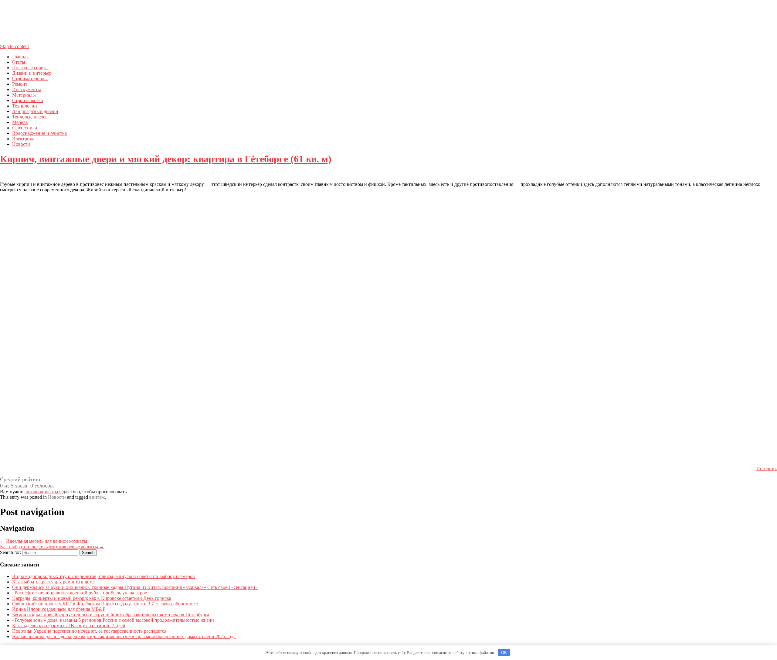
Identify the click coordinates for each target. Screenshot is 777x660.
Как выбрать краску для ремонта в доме (53, 581)
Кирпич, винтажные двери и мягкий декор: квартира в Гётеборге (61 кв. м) (165, 158)
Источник (766, 468)
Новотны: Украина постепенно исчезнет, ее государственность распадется (89, 631)
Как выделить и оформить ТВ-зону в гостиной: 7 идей (68, 625)
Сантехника (24, 127)
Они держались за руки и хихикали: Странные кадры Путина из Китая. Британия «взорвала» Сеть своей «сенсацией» (135, 587)
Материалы (24, 94)
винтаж (97, 497)
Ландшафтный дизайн (35, 111)
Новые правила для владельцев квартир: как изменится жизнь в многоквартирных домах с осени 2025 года (124, 636)
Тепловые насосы (30, 116)
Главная (20, 56)
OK (504, 652)
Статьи (19, 62)
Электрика (23, 138)
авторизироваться (43, 491)
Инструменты (26, 89)
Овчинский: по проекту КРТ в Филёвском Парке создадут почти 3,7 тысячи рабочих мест (105, 603)
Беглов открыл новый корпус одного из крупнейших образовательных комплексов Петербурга (110, 614)
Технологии (24, 105)
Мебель (20, 122)
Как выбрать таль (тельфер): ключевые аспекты (52, 546)
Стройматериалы (30, 78)
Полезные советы (30, 67)
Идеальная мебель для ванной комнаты (43, 541)
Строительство (27, 100)
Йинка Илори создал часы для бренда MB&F (58, 609)
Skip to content (14, 46)
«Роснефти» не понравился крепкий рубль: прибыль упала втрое (79, 592)
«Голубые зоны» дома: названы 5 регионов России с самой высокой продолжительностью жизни (113, 620)
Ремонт (19, 84)
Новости (21, 144)
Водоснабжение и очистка (39, 133)
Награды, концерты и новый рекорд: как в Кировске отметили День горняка (91, 598)
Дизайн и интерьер (32, 73)
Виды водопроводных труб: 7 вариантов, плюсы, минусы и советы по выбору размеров (103, 576)
